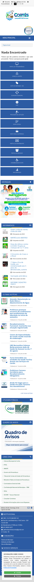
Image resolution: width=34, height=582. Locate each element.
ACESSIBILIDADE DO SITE (17, 162)
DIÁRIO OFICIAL (17, 124)
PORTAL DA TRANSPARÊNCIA (17, 66)
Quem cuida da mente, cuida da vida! (19, 230)
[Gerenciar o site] (31, 508)
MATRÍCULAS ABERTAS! (19, 238)
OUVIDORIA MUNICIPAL (17, 95)
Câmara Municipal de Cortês (12, 461)
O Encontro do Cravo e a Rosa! (19, 255)
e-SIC (17, 105)
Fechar (18, 576)
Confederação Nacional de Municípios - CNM (16, 487)
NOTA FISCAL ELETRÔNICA (17, 134)
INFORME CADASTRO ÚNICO (18, 283)
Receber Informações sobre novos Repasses (16, 502)
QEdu (5, 491)
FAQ (14, 2)
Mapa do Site (22, 2)
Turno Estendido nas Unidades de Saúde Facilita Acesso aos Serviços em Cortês (21, 360)
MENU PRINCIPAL (9, 38)
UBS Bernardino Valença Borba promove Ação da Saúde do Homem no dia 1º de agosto (21, 348)
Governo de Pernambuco (11, 472)
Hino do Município (6, 544)
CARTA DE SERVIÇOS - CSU (17, 86)
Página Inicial (6, 45)
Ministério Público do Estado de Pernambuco (16, 480)
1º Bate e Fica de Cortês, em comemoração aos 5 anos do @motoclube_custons (19, 266)
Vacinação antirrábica (19, 276)
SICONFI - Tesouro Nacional (11, 495)
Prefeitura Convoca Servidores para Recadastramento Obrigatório (18, 373)
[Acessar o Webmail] (28, 508)
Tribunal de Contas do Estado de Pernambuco (17, 476)
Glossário (7, 2)
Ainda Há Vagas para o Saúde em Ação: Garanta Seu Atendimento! (20, 385)
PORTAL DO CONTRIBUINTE (17, 143)
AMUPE (6, 468)
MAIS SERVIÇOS (17, 172)
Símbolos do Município (7, 542)
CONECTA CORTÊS (17, 76)
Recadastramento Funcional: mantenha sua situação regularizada (20, 326)
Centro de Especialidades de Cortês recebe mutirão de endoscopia (20, 336)
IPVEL (5, 465)
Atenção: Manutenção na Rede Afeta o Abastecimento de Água (20, 301)
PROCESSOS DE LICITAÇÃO (17, 114)
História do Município (7, 540)
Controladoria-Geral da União (12, 483)
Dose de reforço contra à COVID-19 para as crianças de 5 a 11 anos (19, 246)
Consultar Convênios (10, 498)
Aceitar (18, 572)
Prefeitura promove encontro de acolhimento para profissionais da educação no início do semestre (20, 313)
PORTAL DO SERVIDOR (17, 153)
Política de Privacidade (10, 567)
